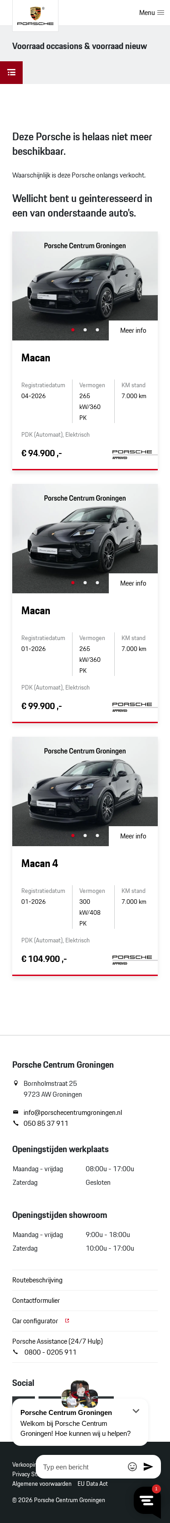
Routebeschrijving (37, 1280)
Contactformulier (36, 1300)
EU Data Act (93, 1483)
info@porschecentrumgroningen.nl (73, 1112)
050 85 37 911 (46, 1123)
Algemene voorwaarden (42, 1483)
